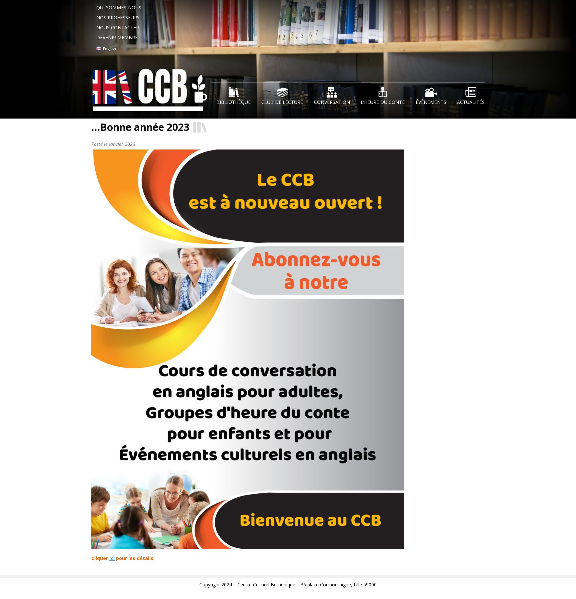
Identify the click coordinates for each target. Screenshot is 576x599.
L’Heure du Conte (383, 102)
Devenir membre (117, 37)
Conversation (332, 102)
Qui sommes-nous (118, 7)
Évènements (431, 102)
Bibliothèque (233, 102)
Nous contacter (117, 27)
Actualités (471, 102)
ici (112, 558)
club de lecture (282, 102)
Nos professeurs (118, 17)
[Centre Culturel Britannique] (151, 92)
